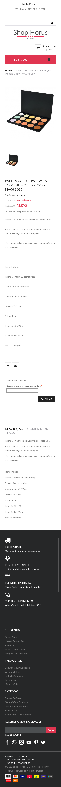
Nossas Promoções (14, 641)
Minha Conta (28, 4)
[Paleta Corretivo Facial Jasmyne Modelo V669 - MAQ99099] (12, 160)
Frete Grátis (11, 710)
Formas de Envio (13, 698)
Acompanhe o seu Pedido (18, 714)
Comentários (39, 428)
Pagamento (11, 680)
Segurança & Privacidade (17, 667)
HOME (8, 70)
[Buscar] (52, 23)
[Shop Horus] (30, 35)
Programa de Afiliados (16, 653)
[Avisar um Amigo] (15, 365)
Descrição (14, 428)
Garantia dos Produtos (16, 702)
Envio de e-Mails (13, 671)
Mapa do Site (12, 684)
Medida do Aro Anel (15, 649)
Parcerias (9, 645)
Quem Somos (12, 637)
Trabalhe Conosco (14, 675)
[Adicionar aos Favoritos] (8, 365)
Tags (11, 432)
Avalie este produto (15, 195)
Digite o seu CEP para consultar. (23, 385)
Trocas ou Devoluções (16, 706)
